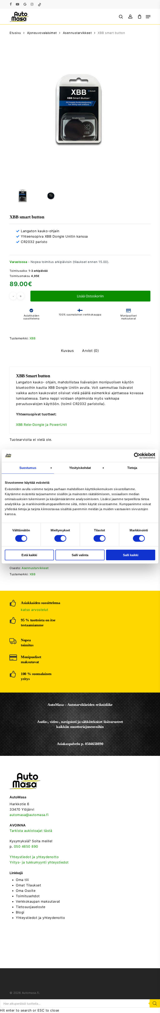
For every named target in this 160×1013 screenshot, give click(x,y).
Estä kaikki (29, 555)
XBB (33, 338)
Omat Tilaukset (28, 885)
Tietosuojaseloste (30, 907)
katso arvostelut (34, 610)
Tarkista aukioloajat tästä (31, 831)
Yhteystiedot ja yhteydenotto (34, 857)
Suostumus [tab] (27, 467)
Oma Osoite (25, 890)
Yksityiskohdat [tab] (80, 467)
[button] (148, 17)
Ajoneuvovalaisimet (42, 33)
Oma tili (22, 880)
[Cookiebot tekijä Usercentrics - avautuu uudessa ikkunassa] (137, 455)
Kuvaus (67, 351)
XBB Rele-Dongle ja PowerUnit (41, 424)
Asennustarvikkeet (77, 33)
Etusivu (15, 33)
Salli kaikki (130, 555)
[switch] (60, 538)
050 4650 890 (26, 846)
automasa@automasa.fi (29, 815)
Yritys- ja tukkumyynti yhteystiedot (39, 862)
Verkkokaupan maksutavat (38, 901)
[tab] (67, 351)
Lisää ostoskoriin (90, 296)
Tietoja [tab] (132, 467)
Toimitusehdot (28, 896)
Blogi (20, 912)
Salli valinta (80, 555)
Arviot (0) (90, 351)
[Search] (155, 1003)
